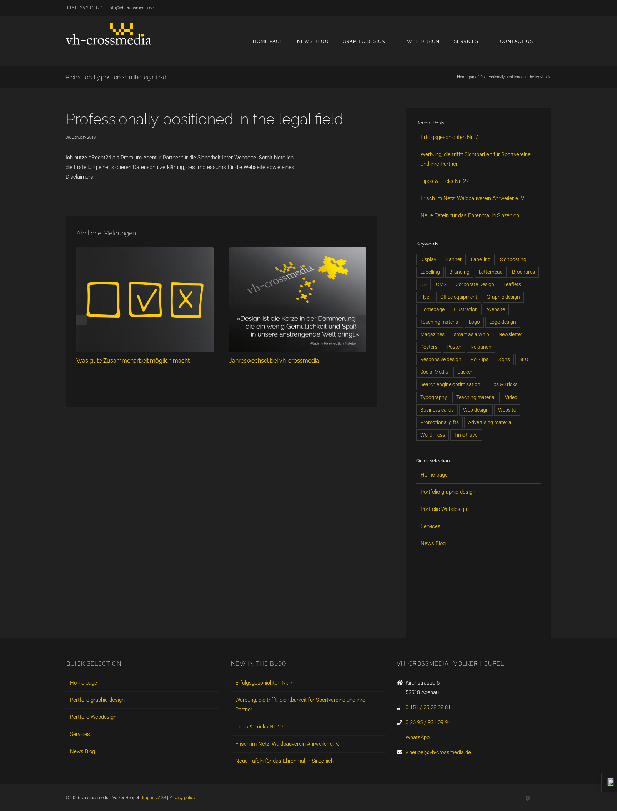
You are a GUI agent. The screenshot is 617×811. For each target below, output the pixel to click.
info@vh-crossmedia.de (131, 7)
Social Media (434, 372)
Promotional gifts (439, 422)
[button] (549, 41)
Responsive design (440, 359)
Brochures (523, 272)
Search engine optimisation (450, 384)
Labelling (481, 259)
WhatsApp (418, 737)
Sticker (464, 372)
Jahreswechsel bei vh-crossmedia (274, 360)
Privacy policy (182, 797)
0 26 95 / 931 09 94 (428, 722)
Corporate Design (475, 284)
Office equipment (458, 297)
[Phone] (480, 619)
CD (423, 284)
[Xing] (432, 619)
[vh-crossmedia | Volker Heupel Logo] (108, 34)
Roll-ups (479, 359)
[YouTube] (444, 619)
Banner (454, 259)
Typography (433, 397)
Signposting (513, 259)
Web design (476, 410)
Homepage (432, 309)
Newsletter (510, 334)
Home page (467, 77)
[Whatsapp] (456, 619)
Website (496, 309)
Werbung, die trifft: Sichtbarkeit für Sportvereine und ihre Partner (300, 705)
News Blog (433, 543)
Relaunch (481, 347)
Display (428, 259)
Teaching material (440, 322)
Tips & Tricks (503, 384)
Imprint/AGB (154, 797)
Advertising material (490, 422)
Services (431, 526)
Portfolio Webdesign (444, 509)
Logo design (502, 322)
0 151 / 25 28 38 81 (428, 707)
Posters (428, 347)
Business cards (437, 410)
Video (511, 397)
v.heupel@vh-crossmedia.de (438, 752)
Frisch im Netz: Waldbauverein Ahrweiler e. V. (473, 198)
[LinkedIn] (419, 619)
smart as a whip (471, 334)
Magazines (432, 334)
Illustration (466, 309)
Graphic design (503, 297)
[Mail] (468, 619)
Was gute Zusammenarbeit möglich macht (133, 360)
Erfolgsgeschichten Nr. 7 (449, 137)
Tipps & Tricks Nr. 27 (445, 181)
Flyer (425, 297)
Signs (504, 359)
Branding (459, 272)
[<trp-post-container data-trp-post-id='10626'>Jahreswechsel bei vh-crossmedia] (297, 250)
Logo (474, 322)
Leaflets (512, 284)
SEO (523, 359)
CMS (441, 284)
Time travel (466, 435)
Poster (454, 347)
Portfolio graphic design (448, 492)
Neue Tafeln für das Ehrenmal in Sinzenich (470, 215)
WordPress (432, 435)
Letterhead (491, 272)
